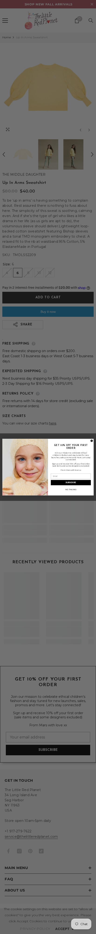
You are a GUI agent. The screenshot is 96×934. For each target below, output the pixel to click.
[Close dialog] (92, 441)
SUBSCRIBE (70, 482)
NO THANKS (70, 490)
